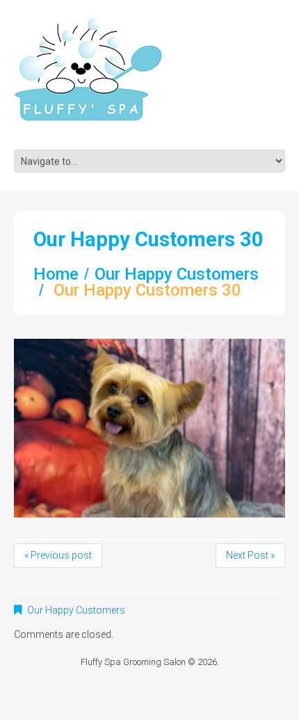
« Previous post (58, 555)
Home (56, 274)
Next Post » (250, 555)
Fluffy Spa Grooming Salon (133, 662)
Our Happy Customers (177, 274)
